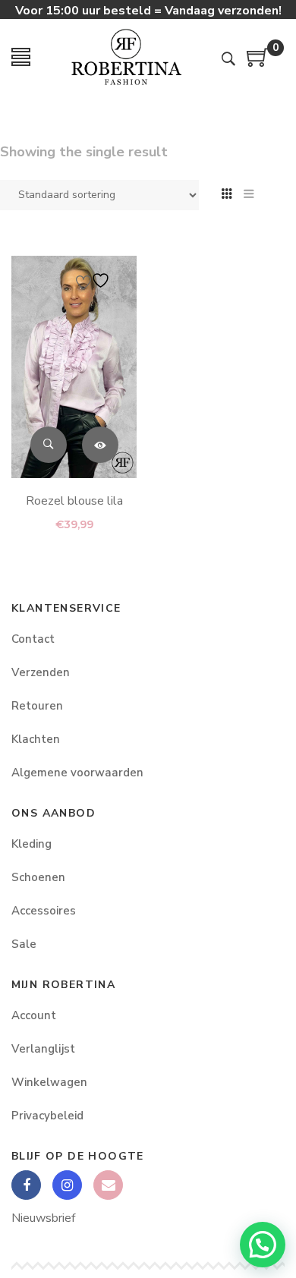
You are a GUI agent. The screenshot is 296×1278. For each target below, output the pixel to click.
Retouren (37, 705)
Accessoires (43, 910)
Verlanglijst (43, 1048)
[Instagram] (67, 1185)
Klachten (35, 739)
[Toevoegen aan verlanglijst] (95, 280)
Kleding (31, 843)
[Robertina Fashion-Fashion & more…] (126, 57)
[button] (262, 1244)
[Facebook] (26, 1185)
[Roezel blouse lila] (74, 367)
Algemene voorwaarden (77, 772)
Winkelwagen (49, 1082)
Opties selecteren (100, 445)
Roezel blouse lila (74, 501)
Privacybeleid (47, 1115)
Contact (33, 639)
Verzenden (40, 672)
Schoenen (38, 877)
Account (33, 1015)
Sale (23, 944)
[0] (258, 63)
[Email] (108, 1185)
